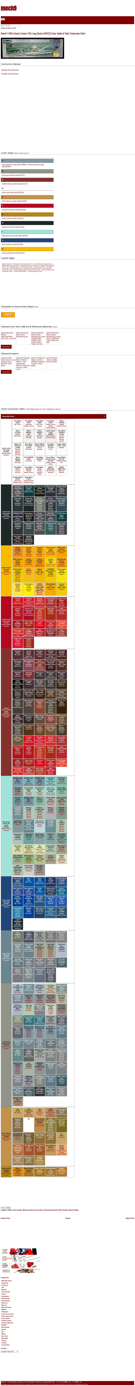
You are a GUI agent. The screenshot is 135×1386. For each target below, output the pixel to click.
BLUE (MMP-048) (61, 891)
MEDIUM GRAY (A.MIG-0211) (39, 1066)
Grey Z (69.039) (17, 971)
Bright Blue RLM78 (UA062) (18, 836)
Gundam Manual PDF (20, 271)
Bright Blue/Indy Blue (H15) (28, 901)
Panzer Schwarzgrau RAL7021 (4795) (39, 504)
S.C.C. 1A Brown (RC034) (17, 694)
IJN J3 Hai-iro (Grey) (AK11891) (61, 1008)
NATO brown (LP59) (61, 719)
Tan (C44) (18, 1110)
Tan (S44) (39, 1111)
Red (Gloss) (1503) (28, 642)
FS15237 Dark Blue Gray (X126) (39, 1043)
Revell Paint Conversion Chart (29, 265)
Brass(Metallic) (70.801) (50, 1172)
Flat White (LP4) (39, 470)
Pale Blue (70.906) (61, 780)
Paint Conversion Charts (20, 21)
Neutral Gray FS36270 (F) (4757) (61, 1055)
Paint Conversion (36, 1210)
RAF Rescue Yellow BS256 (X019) (17, 562)
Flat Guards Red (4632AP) (50, 624)
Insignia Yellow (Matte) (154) (29, 552)
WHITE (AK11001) (51, 469)
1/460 (9, 1210)
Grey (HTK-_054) (62, 1064)
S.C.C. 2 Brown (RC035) (40, 729)
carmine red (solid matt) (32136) (14, 210)
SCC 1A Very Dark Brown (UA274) (61, 683)
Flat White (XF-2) (17, 469)
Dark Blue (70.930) (39, 899)
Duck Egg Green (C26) (17, 848)
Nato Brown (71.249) (28, 703)
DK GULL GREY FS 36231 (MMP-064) (28, 973)
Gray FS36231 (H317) (28, 936)
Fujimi (3, 1294)
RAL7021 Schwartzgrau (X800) (50, 516)
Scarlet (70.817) (39, 601)
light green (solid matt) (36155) (50, 791)
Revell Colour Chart (26, 267)
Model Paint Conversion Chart (10, 265)
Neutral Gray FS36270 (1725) (17, 1068)
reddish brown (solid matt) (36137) (39, 665)
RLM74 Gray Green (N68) (61, 515)
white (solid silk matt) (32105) (13, 192)
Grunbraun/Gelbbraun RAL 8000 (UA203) (61, 1122)
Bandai (4, 1289)
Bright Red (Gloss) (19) (18, 641)
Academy (4, 1283)
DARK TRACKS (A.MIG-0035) (17, 684)
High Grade (5, 1298)
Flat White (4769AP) (39, 459)
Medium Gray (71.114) (50, 1079)
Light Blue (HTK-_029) (18, 822)
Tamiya (4, 1343)
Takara (3, 1340)
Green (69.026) (50, 858)
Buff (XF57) (50, 1112)
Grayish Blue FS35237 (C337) (28, 1019)
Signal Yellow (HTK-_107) (40, 571)
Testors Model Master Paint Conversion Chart (27, 270)
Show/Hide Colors (8, 416)
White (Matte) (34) (29, 434)
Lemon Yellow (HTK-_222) (62, 586)
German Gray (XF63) (39, 490)
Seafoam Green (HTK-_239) (40, 858)
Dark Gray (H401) (28, 489)
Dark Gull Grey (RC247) (28, 962)
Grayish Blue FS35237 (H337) (39, 1020)
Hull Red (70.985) (61, 653)
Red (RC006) (18, 624)
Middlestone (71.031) (28, 1159)
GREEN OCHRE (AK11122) (40, 1160)
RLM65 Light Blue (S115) (39, 781)
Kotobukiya (5, 1300)
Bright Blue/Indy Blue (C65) (17, 900)
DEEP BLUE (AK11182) (40, 910)
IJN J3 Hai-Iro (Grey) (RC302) (61, 998)
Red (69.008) (28, 632)
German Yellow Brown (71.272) (17, 1123)
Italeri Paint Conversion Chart (32, 268)
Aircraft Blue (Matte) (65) (28, 791)
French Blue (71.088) (61, 881)
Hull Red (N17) (18, 674)
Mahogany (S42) (61, 675)
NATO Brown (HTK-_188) (39, 717)
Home (3, 17)
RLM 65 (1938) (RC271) (18, 801)
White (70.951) (61, 423)
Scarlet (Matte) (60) (18, 612)
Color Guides (6, 21)
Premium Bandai (7, 1323)
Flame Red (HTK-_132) (29, 623)
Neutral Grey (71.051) (39, 971)
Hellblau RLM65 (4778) (29, 813)
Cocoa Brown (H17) (28, 654)
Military (4, 1309)
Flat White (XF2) (50, 424)
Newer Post (5, 1218)
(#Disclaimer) (24, 153)
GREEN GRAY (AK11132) (61, 859)
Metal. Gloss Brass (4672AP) (39, 1171)
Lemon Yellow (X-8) (17, 587)
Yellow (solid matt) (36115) (50, 551)
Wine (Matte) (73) (28, 663)
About (60, 21)
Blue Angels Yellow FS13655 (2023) (17, 575)
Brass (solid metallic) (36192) (28, 1172)
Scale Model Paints (37, 21)
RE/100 (3, 1325)
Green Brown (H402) (50, 1148)
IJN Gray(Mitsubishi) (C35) (17, 989)
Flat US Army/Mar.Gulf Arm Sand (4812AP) (17, 1149)
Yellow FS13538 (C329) (29, 561)
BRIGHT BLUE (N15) (29, 910)
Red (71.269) (61, 632)
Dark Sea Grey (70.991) (50, 936)
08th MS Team (6, 1281)
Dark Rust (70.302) (39, 683)
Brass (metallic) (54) (17, 1172)
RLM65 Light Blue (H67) (28, 781)
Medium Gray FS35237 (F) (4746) (28, 1032)
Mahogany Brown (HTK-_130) (62, 663)
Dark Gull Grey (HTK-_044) (40, 961)
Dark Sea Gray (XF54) (39, 937)
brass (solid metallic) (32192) (13, 218)
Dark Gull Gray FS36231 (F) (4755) (39, 950)
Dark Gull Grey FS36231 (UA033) (61, 947)
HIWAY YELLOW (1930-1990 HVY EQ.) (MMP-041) (40, 589)
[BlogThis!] (4, 1208)
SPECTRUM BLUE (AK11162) (51, 801)
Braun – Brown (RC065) (61, 729)
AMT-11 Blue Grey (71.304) (61, 1020)
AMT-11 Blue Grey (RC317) (61, 1080)
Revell (70, 1210)
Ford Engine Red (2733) (39, 613)
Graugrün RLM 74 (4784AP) (17, 525)
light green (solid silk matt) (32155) (15, 236)
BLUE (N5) (39, 890)
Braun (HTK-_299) (18, 738)
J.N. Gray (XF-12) (28, 1007)
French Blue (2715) (17, 912)
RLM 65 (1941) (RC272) (61, 811)
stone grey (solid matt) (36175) (50, 998)
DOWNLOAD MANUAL (10, 70)
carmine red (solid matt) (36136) (28, 612)
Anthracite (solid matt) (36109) (28, 501)
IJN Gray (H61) (28, 988)
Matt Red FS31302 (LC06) (50, 611)
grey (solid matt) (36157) (28, 947)
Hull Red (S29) (39, 653)
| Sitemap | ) (53, 409)
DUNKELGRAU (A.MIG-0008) (17, 516)
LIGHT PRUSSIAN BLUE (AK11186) (18, 924)
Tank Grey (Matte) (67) (17, 501)
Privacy (3, 23)
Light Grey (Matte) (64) (28, 998)
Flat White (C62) (17, 422)
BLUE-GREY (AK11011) (28, 868)
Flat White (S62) (39, 423)
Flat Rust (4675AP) (28, 674)
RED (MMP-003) (39, 632)
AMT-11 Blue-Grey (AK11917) (28, 1091)
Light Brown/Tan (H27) (28, 1112)
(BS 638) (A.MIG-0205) (17, 961)
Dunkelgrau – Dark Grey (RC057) (29, 516)
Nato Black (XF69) (17, 540)
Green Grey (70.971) (50, 848)
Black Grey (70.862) (50, 489)
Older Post (130, 1218)
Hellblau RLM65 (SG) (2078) (39, 813)
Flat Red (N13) (39, 623)
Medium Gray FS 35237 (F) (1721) (39, 1032)
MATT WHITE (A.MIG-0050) (39, 446)
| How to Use (40, 409)
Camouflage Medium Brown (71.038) (17, 730)
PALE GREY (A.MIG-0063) (61, 790)
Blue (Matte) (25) (17, 891)
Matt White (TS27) (28, 479)
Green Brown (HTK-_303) (39, 1135)
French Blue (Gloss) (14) (50, 900)
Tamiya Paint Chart (39, 267)
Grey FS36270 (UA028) (29, 1065)
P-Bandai (4, 1312)
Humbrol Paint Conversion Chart (42, 264)
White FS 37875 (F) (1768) (17, 449)
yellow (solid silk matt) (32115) (13, 253)
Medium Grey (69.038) (39, 1007)
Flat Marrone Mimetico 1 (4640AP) (50, 632)
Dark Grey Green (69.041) (39, 526)
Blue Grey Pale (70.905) (50, 1020)
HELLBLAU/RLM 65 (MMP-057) (61, 801)
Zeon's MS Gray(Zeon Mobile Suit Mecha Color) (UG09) (51, 975)
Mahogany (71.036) (18, 663)
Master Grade (6, 1307)
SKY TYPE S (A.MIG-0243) (17, 858)
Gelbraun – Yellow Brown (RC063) (29, 1138)
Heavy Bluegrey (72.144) (61, 1043)
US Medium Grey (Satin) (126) (39, 1080)
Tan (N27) (61, 1135)
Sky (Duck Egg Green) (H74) (28, 849)
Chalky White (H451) (17, 479)
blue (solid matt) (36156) (17, 882)
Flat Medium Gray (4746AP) (50, 1042)
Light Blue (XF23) (50, 781)
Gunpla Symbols (6, 264)
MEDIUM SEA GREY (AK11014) (17, 1101)
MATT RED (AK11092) (40, 771)
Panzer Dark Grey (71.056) (61, 490)
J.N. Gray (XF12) (50, 989)
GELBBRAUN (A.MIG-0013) (17, 1136)
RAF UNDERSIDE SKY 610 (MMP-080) (18, 870)
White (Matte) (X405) (17, 460)
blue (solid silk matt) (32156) (12, 244)
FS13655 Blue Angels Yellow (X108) (50, 572)
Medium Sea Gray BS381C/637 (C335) (50, 1091)
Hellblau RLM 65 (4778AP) (39, 800)
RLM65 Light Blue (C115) (17, 780)
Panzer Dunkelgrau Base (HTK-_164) (40, 516)
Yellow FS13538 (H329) (39, 562)
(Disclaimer (30, 409)
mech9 (8, 8)
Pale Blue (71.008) (50, 823)
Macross (4, 1303)
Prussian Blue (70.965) (61, 911)
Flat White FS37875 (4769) (61, 436)
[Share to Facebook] (8, 1208)
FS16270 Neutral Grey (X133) (17, 1079)
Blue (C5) (29, 880)
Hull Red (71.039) (50, 683)
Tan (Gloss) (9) (29, 1148)
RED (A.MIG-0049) (61, 611)
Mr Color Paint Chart (13, 267)
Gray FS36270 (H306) (28, 1053)
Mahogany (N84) (28, 682)
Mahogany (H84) (50, 675)
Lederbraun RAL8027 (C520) (51, 693)
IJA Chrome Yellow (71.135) (61, 562)
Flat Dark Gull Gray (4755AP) (61, 961)
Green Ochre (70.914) (17, 1159)
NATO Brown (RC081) (28, 718)
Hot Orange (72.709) (17, 632)
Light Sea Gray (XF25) (28, 825)
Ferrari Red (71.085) (51, 601)
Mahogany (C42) (39, 674)
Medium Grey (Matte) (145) (17, 1030)
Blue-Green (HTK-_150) (40, 835)
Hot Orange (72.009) (61, 624)
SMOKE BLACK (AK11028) (29, 540)
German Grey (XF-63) (28, 525)
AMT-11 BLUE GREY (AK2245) (39, 1090)
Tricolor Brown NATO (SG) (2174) (50, 706)
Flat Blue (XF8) (50, 911)
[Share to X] (6, 1208)
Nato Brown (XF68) (61, 694)
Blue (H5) (39, 881)
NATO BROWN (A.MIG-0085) (17, 719)
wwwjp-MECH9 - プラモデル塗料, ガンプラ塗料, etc (62, 1382)
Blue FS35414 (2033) (62, 826)
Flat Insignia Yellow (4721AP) (61, 571)
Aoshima (4, 1285)
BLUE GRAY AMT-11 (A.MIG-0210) (61, 1030)
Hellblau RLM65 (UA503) (50, 810)
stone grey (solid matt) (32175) (13, 175)
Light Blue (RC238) (28, 836)
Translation (5, 1345)
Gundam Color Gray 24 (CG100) (18, 491)
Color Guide (17, 1210)
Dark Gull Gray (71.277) (61, 936)
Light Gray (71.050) (18, 997)
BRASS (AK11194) (61, 1171)
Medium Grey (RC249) (50, 1065)
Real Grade (5, 1327)
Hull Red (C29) (18, 652)
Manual (25, 1210)
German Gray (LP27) (50, 526)
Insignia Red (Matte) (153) (61, 602)
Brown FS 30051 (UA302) (61, 703)
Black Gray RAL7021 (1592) (61, 528)
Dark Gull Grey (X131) (50, 961)
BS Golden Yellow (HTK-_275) (62, 550)
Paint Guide (62, 1210)
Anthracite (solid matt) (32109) (13, 227)
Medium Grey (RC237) (17, 1042)
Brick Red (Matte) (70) (39, 704)
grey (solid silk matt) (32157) (12, 165)
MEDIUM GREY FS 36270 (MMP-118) (28, 1081)
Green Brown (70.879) (61, 1111)
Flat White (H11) (28, 423)
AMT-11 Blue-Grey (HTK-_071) (17, 1090)
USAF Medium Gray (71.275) (50, 1053)
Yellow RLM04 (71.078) (17, 551)
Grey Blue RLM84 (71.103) (39, 869)
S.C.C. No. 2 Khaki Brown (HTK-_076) (50, 728)
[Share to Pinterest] (10, 1208)
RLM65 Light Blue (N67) (28, 800)
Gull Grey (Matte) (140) (17, 947)
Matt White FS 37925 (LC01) (29, 446)
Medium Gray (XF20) (39, 1053)
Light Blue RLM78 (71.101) (18, 811)
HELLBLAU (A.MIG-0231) (39, 823)
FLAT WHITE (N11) (28, 459)
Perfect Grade (6, 1320)
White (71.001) (17, 433)
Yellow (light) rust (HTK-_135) (50, 586)
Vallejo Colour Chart (16, 268)
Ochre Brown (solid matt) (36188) (39, 1122)
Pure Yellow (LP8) (29, 587)
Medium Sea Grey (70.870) (61, 989)
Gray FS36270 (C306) (18, 1052)
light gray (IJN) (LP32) (50, 1009)
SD (2, 1331)
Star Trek (4, 1336)
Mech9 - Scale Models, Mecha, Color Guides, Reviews (21, 1382)
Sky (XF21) (39, 849)
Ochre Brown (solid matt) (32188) (14, 201)
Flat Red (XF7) (28, 602)
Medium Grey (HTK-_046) (28, 1041)
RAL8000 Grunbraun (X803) (51, 1136)
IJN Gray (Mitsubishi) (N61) (17, 1007)
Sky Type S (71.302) (62, 848)
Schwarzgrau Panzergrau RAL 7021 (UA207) (61, 501)
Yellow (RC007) (29, 571)
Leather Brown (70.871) (17, 704)
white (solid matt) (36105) (50, 434)
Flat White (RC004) (50, 446)
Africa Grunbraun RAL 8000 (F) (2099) (50, 1125)
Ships (76, 1210)
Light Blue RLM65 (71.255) (18, 791)
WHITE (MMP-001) (61, 469)
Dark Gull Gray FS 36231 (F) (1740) (50, 950)
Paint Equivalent (50, 1210)
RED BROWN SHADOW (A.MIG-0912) (50, 664)
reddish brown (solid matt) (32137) (14, 184)
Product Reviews (51, 21)
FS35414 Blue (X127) (50, 836)
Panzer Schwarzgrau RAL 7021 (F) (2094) (50, 504)
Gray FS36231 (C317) (18, 935)
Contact (10, 23)
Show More (6, 347)
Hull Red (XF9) (50, 654)
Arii (2, 1287)
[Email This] (2, 1208)
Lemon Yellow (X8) (50, 562)
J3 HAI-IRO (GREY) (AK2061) (18, 1019)
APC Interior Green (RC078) (28, 859)
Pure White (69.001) (28, 469)
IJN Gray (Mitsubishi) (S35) (39, 989)
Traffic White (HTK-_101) (61, 445)
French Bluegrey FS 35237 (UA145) (50, 1030)
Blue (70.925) (50, 881)
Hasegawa (5, 1296)
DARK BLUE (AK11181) (50, 891)
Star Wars (4, 1338)
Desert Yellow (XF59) (61, 1150)
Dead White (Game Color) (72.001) (50, 461)
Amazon (8, 314)
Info (3, 19)
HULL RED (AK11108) (40, 693)
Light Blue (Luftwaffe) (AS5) (61, 838)
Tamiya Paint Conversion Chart (22, 264)
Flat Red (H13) (17, 601)
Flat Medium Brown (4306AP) (50, 718)
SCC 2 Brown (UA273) (28, 727)
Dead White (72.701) (61, 460)
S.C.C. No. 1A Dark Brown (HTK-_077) (28, 693)
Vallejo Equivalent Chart (35, 271)
